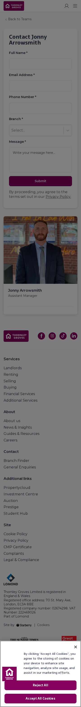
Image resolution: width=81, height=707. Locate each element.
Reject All (40, 685)
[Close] (76, 647)
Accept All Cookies (40, 698)
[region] (40, 674)
